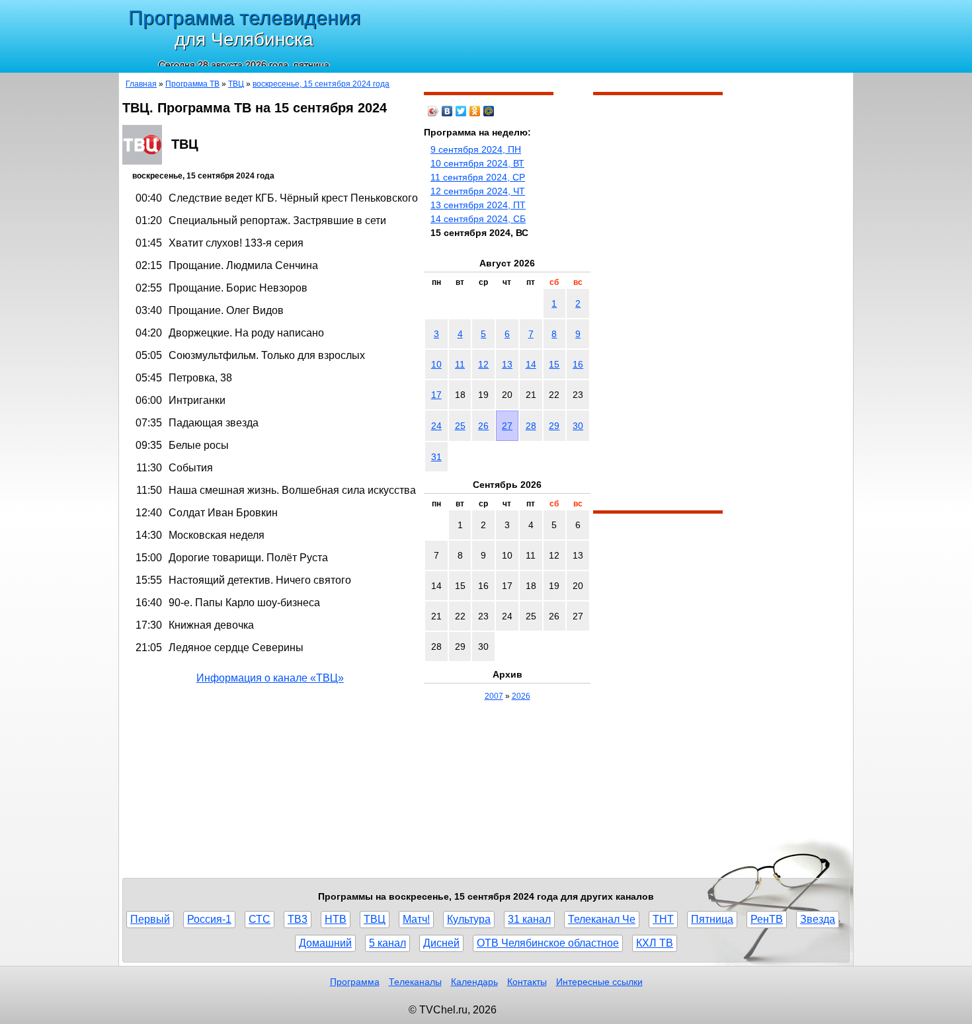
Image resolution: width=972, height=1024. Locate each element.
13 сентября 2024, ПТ (478, 205)
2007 (494, 696)
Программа (355, 981)
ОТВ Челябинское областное (548, 943)
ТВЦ (236, 84)
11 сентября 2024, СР (477, 177)
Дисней (441, 943)
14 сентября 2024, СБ (478, 219)
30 (578, 425)
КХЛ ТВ (654, 943)
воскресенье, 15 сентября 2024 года (321, 84)
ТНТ (663, 919)
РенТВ (766, 919)
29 (554, 425)
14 (531, 364)
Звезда (817, 919)
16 (578, 364)
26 (483, 425)
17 (436, 394)
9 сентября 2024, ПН (475, 149)
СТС (259, 919)
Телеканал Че (601, 919)
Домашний (325, 943)
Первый (150, 919)
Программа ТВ (192, 84)
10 (436, 364)
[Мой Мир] (489, 111)
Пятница (712, 919)
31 (436, 457)
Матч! (416, 919)
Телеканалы (415, 981)
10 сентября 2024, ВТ (477, 163)
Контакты (527, 981)
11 (460, 364)
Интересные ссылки (599, 981)
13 (507, 364)
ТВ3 (297, 919)
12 (483, 364)
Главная (141, 84)
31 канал (529, 919)
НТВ (335, 919)
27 (507, 425)
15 (554, 364)
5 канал (387, 943)
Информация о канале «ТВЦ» (270, 678)
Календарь (474, 981)
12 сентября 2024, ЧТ (477, 191)
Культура (469, 919)
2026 (521, 696)
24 (436, 425)
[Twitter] (461, 111)
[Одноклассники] (475, 111)
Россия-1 (209, 919)
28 (531, 425)
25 (460, 425)
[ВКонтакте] (447, 111)
